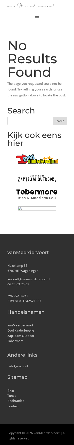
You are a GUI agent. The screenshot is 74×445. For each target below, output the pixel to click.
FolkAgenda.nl (17, 366)
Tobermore (15, 341)
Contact (13, 406)
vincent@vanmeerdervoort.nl (28, 279)
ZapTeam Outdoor (20, 336)
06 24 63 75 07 (18, 284)
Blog (10, 390)
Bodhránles (15, 401)
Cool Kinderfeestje (20, 330)
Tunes (11, 396)
